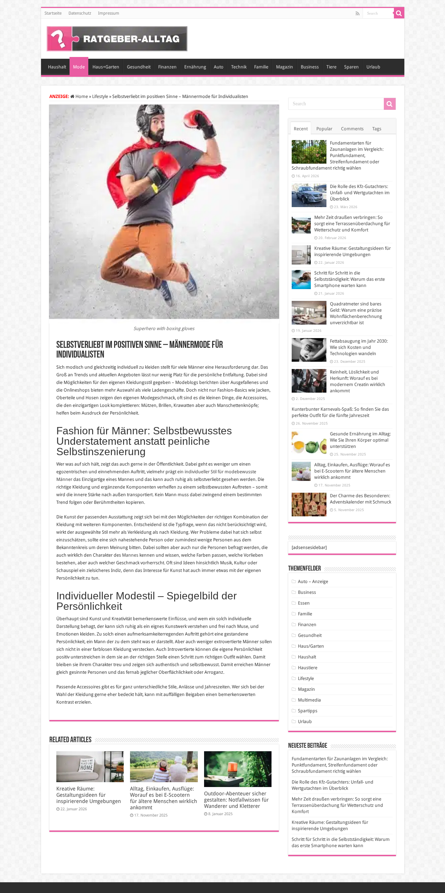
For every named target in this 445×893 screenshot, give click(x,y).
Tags (376, 128)
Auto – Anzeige (313, 581)
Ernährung (195, 66)
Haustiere (307, 667)
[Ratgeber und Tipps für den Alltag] (117, 37)
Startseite (53, 13)
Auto (219, 66)
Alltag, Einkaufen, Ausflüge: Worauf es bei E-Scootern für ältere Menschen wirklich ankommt (163, 798)
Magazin (284, 66)
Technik (238, 66)
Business (310, 66)
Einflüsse (177, 618)
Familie (261, 66)
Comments (352, 128)
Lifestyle (100, 96)
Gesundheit (139, 66)
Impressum (108, 13)
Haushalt (57, 66)
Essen (304, 603)
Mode (79, 66)
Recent (301, 128)
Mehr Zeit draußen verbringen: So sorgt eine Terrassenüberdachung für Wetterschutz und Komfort (352, 223)
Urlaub (373, 66)
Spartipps (307, 710)
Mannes (130, 555)
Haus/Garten (311, 646)
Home (81, 96)
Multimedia (309, 700)
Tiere (331, 66)
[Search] (399, 13)
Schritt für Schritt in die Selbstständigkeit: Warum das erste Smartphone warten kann (349, 279)
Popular (324, 128)
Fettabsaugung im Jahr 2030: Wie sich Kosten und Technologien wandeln (359, 347)
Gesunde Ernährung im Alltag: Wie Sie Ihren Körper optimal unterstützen (360, 440)
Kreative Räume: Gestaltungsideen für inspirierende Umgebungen (88, 795)
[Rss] (357, 13)
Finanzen (167, 66)
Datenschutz (79, 13)
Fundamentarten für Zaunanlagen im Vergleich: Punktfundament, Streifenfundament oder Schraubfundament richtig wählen (337, 155)
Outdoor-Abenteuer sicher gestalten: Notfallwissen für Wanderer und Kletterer (236, 799)
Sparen (351, 66)
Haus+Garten (105, 66)
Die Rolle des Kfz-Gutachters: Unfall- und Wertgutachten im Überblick (360, 193)
